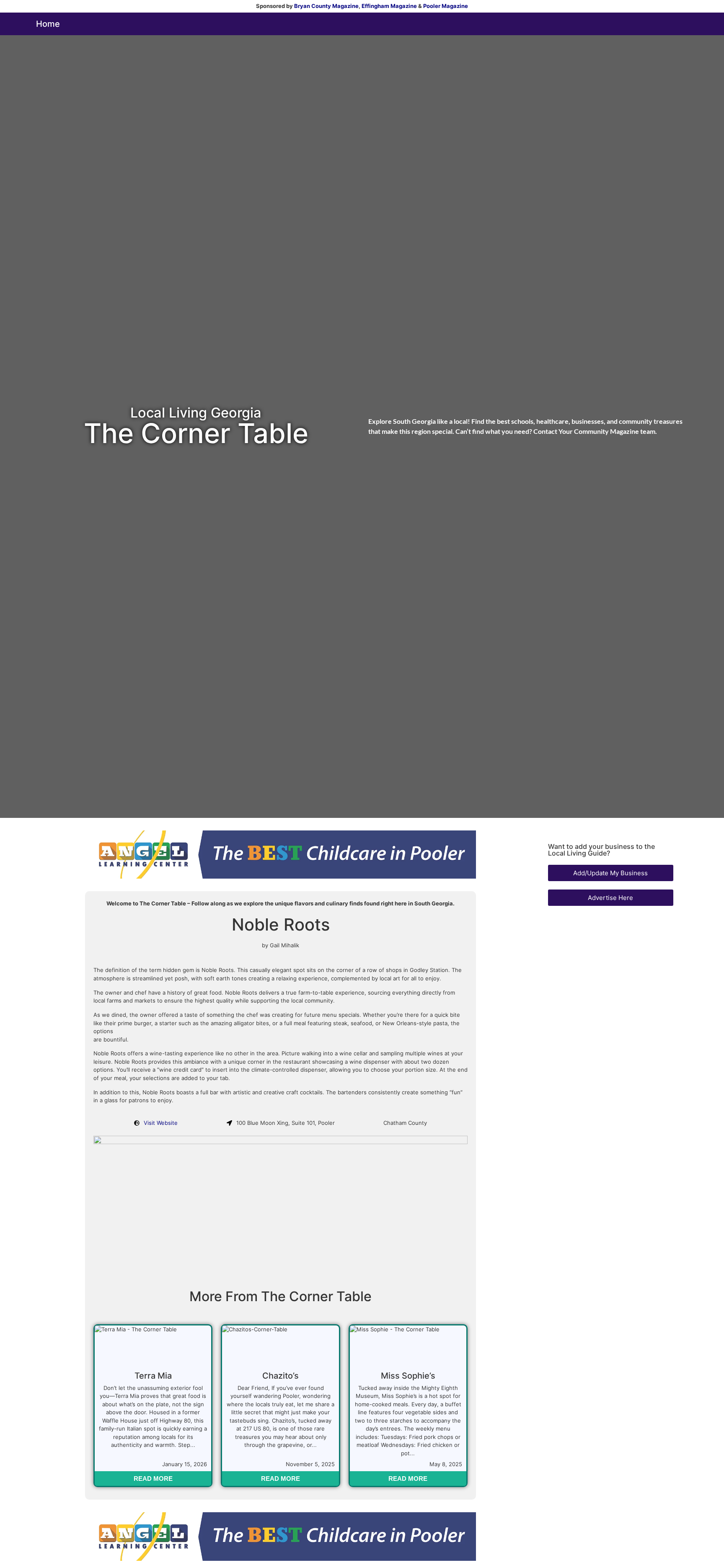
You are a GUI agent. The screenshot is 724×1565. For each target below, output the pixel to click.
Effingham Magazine (389, 6)
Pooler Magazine (445, 6)
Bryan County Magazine (326, 6)
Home (48, 24)
